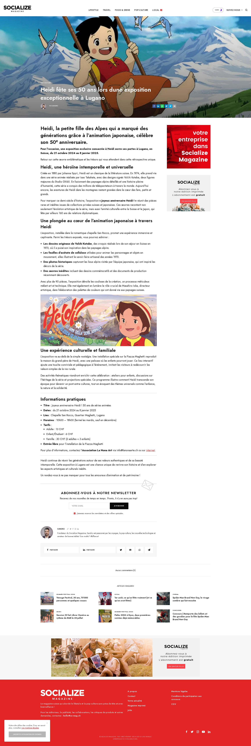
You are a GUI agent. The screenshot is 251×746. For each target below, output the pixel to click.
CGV (173, 704)
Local (117, 594)
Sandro (55, 106)
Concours (177, 610)
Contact (131, 696)
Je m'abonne (119, 506)
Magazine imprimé (136, 705)
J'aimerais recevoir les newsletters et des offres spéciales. (100, 513)
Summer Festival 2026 (66, 594)
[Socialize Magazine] (17, 9)
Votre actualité (135, 700)
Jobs (130, 710)
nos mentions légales (30, 727)
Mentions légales (179, 691)
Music (59, 612)
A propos (132, 691)
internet (150, 450)
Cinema (176, 594)
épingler (100, 320)
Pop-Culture (46, 82)
